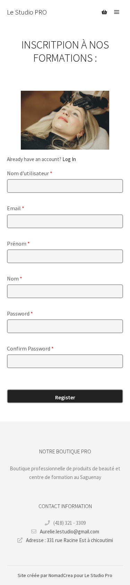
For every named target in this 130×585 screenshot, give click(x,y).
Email (15, 208)
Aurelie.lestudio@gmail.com (69, 531)
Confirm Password (30, 348)
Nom (14, 278)
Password (20, 313)
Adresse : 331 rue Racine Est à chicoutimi (69, 540)
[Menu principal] (117, 12)
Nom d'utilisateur (29, 173)
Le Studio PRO (27, 12)
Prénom (18, 243)
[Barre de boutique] (104, 12)
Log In (69, 159)
